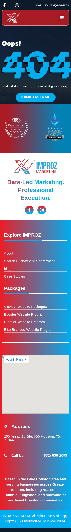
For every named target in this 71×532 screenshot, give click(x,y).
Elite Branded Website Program (29, 330)
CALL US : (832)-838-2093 (52, 5)
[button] (61, 17)
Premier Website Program (24, 322)
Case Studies (14, 276)
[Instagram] (17, 5)
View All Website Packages (25, 307)
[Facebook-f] (4, 5)
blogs (8, 269)
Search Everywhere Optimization (30, 261)
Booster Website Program (24, 314)
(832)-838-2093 (55, 455)
